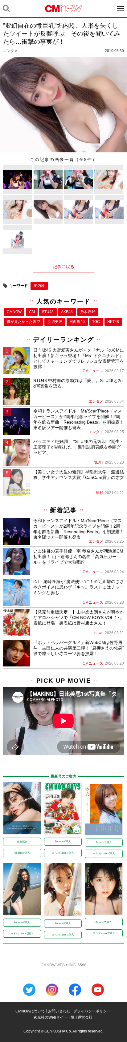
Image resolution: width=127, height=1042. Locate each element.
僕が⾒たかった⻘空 (23, 322)
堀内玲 (39, 286)
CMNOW (14, 312)
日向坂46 (77, 322)
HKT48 (113, 322)
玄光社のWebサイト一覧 (54, 1017)
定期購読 (22, 841)
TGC (96, 322)
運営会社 (85, 1017)
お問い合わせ (59, 1011)
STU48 (48, 312)
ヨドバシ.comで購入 (62, 852)
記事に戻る (63, 266)
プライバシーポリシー (91, 1011)
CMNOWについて (30, 1011)
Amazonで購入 (22, 852)
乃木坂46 (88, 312)
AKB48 (67, 312)
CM (32, 312)
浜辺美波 (54, 322)
